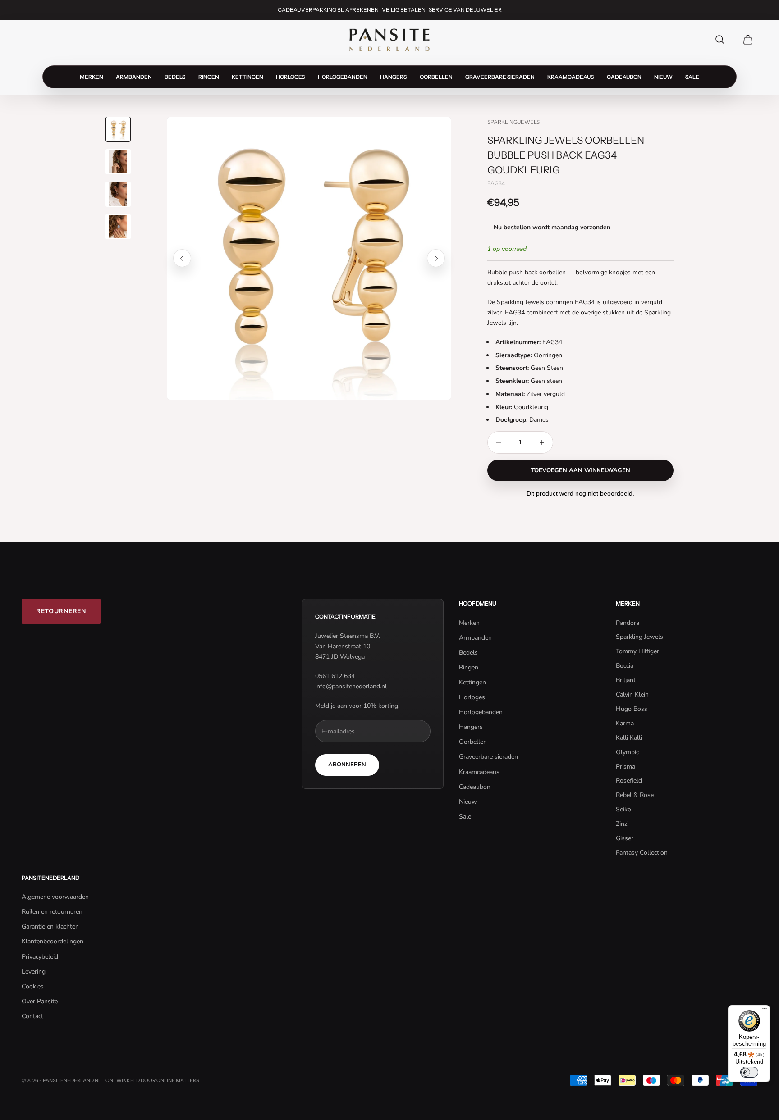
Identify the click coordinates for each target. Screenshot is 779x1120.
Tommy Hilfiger (637, 651)
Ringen (208, 76)
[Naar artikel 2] (118, 161)
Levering (34, 971)
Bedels (175, 76)
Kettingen (247, 76)
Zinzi (622, 824)
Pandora (627, 623)
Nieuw (663, 76)
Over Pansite (40, 1001)
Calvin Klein (632, 694)
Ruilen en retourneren (52, 911)
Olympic (627, 752)
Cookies (33, 986)
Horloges (290, 76)
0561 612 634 (335, 676)
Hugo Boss (631, 709)
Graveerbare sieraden (500, 76)
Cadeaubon (624, 76)
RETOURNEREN (61, 611)
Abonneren (347, 764)
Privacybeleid (40, 956)
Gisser (624, 838)
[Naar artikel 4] (118, 226)
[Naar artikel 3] (118, 194)
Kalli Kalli (629, 737)
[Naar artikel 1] (118, 129)
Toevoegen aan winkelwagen (580, 470)
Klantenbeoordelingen (52, 941)
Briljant (626, 680)
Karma (625, 723)
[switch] (749, 1072)
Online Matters (177, 1080)
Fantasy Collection (642, 852)
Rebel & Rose (635, 795)
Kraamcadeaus (570, 76)
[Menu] (764, 1010)
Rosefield (629, 780)
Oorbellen (436, 76)
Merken (91, 76)
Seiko (623, 809)
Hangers (393, 76)
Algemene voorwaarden (55, 896)
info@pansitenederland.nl (351, 686)
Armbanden (134, 76)
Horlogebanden (342, 76)
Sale (692, 76)
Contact (32, 1016)
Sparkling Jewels (513, 121)
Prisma (625, 766)
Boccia (624, 665)
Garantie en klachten (50, 926)
